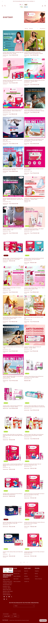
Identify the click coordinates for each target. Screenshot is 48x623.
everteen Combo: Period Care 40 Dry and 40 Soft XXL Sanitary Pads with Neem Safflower (34, 259)
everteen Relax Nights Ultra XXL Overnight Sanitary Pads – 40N (13, 140)
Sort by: (26, 28)
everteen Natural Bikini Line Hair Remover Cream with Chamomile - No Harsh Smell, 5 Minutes (34, 140)
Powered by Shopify (25, 620)
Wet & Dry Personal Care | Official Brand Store (14, 620)
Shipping (37, 570)
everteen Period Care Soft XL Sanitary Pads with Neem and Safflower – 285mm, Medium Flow (12, 110)
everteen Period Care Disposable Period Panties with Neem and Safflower (12, 81)
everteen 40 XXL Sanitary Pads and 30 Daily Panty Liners (13, 552)
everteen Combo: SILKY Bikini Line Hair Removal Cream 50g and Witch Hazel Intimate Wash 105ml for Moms (13, 435)
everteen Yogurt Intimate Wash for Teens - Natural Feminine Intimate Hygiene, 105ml (34, 288)
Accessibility (26, 578)
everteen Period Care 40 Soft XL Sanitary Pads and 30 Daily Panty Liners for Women (34, 523)
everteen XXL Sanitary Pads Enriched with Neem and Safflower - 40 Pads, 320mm (34, 199)
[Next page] (27, 562)
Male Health (16, 578)
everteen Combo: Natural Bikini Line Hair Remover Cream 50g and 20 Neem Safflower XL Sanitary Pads (34, 406)
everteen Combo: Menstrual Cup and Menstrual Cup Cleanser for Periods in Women (33, 377)
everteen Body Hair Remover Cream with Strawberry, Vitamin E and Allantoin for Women (33, 53)
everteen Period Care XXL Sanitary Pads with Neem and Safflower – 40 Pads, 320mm (34, 81)
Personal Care (16, 573)
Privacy (36, 576)
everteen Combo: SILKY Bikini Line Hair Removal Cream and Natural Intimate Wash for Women (33, 435)
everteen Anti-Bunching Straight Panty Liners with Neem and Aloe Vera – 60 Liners (13, 169)
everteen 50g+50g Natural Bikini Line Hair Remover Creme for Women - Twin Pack (13, 377)
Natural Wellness (17, 576)
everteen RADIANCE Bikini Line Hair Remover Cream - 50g (13, 347)
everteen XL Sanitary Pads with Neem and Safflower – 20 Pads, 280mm (32, 347)
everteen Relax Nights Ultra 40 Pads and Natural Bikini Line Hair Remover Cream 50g (12, 523)
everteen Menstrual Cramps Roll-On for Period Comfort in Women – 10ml (12, 229)
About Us (26, 570)
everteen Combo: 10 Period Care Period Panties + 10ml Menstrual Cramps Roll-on (13, 494)
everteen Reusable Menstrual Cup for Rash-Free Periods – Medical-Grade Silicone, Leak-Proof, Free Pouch (13, 199)
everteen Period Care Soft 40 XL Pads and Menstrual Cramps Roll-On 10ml (32, 464)
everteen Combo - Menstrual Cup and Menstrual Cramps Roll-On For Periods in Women (12, 406)
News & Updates (17, 581)
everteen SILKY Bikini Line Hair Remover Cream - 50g (34, 318)
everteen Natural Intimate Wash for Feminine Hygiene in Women (12, 288)
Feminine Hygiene (17, 570)
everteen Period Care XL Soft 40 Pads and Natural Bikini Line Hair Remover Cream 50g (34, 494)
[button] (2, 5)
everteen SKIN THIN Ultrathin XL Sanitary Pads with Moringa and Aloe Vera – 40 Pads (13, 53)
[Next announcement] (45, 1)
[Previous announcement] (2, 1)
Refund (36, 573)
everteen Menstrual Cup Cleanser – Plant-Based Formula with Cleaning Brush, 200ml (33, 229)
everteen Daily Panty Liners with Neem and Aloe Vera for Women (34, 169)
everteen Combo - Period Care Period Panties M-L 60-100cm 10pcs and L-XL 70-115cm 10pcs (13, 259)
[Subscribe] (33, 605)
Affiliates (26, 576)
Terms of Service (38, 578)
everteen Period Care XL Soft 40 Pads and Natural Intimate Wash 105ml (34, 552)
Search (25, 573)
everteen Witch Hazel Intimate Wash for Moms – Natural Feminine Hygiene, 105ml (12, 318)
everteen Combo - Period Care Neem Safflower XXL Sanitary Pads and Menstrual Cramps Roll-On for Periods (13, 465)
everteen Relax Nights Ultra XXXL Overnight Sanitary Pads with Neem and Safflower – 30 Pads (34, 110)
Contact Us (26, 581)
